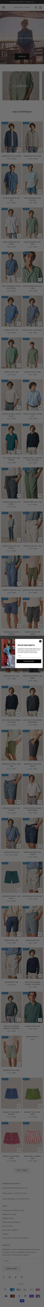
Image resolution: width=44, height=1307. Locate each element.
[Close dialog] (40, 641)
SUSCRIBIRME (28, 661)
